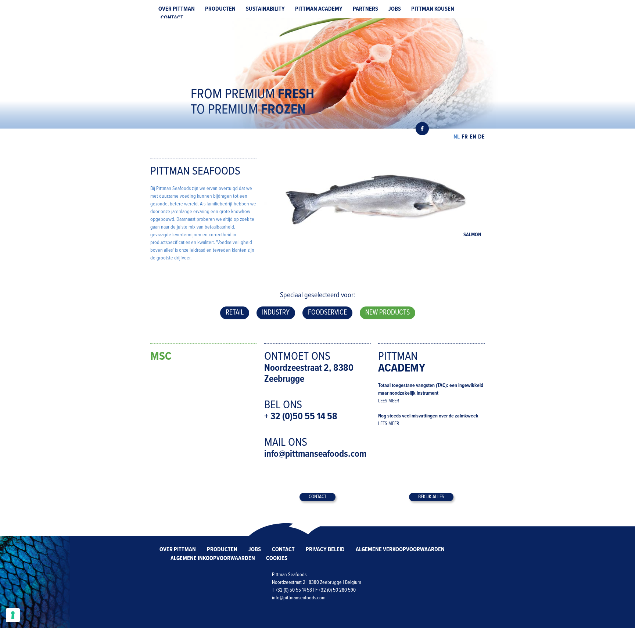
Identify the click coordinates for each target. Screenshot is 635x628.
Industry (276, 312)
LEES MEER (388, 401)
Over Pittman (176, 9)
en (473, 137)
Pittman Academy (318, 9)
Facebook (422, 128)
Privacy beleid (325, 549)
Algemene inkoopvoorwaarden (213, 558)
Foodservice (327, 312)
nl (456, 137)
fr (465, 137)
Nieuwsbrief (378, 128)
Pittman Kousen (432, 9)
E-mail (392, 128)
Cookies (276, 558)
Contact (172, 18)
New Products (387, 312)
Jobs (394, 9)
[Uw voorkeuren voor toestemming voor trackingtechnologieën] (13, 615)
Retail (235, 312)
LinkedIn (407, 128)
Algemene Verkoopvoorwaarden (400, 549)
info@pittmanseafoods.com (315, 454)
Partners (365, 9)
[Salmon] (374, 200)
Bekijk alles (431, 497)
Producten (220, 9)
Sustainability (265, 9)
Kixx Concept (472, 611)
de (481, 137)
